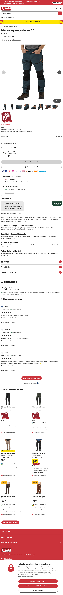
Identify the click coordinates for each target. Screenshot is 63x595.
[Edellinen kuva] (4, 72)
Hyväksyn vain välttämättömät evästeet (38, 586)
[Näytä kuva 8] (55, 107)
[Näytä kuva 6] (40, 107)
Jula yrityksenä (6, 537)
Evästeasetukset (38, 590)
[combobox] (31, 13)
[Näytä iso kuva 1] (31, 72)
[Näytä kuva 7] (48, 107)
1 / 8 (56, 100)
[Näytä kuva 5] (33, 107)
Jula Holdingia (8, 559)
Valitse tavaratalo (9, 17)
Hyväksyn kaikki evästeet (38, 581)
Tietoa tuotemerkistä (9, 272)
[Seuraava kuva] (59, 72)
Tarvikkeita (5, 267)
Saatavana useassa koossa (9, 432)
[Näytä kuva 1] (4, 107)
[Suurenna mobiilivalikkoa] (61, 9)
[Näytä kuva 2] (12, 107)
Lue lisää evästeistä (35, 574)
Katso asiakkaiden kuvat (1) (13, 299)
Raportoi (13, 322)
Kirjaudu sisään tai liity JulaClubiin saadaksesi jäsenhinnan (16, 131)
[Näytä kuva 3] (19, 107)
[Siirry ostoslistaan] (51, 9)
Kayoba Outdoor (6, 34)
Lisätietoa (5, 261)
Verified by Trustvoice (30, 383)
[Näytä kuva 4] (26, 107)
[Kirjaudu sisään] (47, 9)
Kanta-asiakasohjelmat (9, 542)
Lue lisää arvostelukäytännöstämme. (12, 294)
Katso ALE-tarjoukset (35, 21)
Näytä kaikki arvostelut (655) (31, 378)
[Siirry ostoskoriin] (56, 9)
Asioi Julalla (5, 532)
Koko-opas (59, 136)
